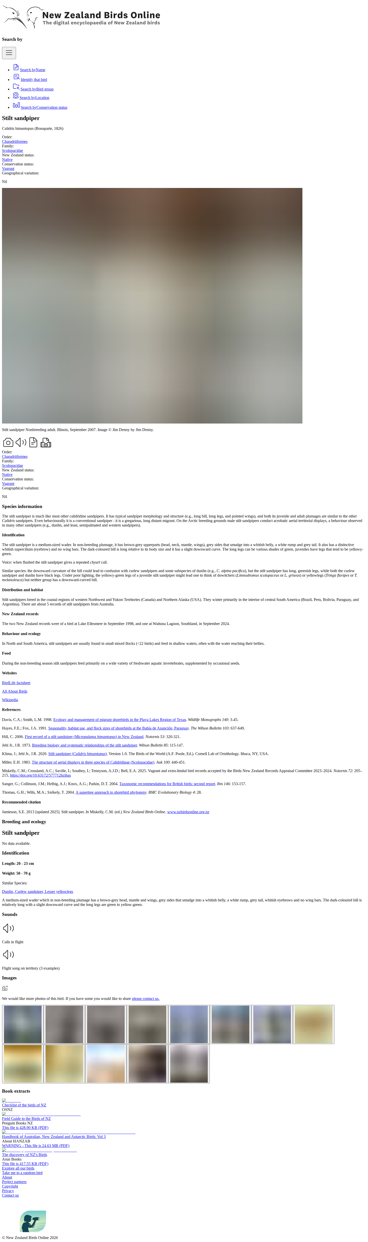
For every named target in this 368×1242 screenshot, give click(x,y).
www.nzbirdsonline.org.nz (188, 812)
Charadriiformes (15, 141)
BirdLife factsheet (16, 683)
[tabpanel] (184, 659)
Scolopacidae (12, 150)
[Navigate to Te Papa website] (11, 1233)
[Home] (81, 26)
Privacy (8, 1191)
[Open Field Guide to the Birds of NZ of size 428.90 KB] (41, 1114)
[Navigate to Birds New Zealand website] (33, 1233)
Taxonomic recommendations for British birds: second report (167, 784)
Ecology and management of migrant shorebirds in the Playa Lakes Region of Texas (119, 719)
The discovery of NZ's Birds (24, 1155)
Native (7, 159)
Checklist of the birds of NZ (24, 1105)
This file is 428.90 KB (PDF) (25, 1127)
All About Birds (14, 691)
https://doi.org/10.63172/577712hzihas (40, 775)
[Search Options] (9, 53)
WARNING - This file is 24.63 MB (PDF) (35, 1146)
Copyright (10, 1186)
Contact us (10, 1195)
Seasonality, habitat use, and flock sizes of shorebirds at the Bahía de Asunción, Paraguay (118, 728)
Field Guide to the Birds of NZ (26, 1118)
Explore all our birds (18, 1168)
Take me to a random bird (22, 1173)
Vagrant (8, 168)
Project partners (14, 1182)
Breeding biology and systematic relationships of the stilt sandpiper (84, 745)
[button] (184, 933)
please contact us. (145, 998)
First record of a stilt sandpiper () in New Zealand (84, 737)
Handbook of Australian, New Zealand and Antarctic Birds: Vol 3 (54, 1136)
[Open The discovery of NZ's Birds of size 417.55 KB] (39, 1150)
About (7, 1177)
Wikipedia (10, 700)
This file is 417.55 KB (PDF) (25, 1164)
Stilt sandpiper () (77, 754)
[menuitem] (28, 70)
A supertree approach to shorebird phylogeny (111, 792)
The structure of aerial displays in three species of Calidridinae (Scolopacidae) (93, 762)
